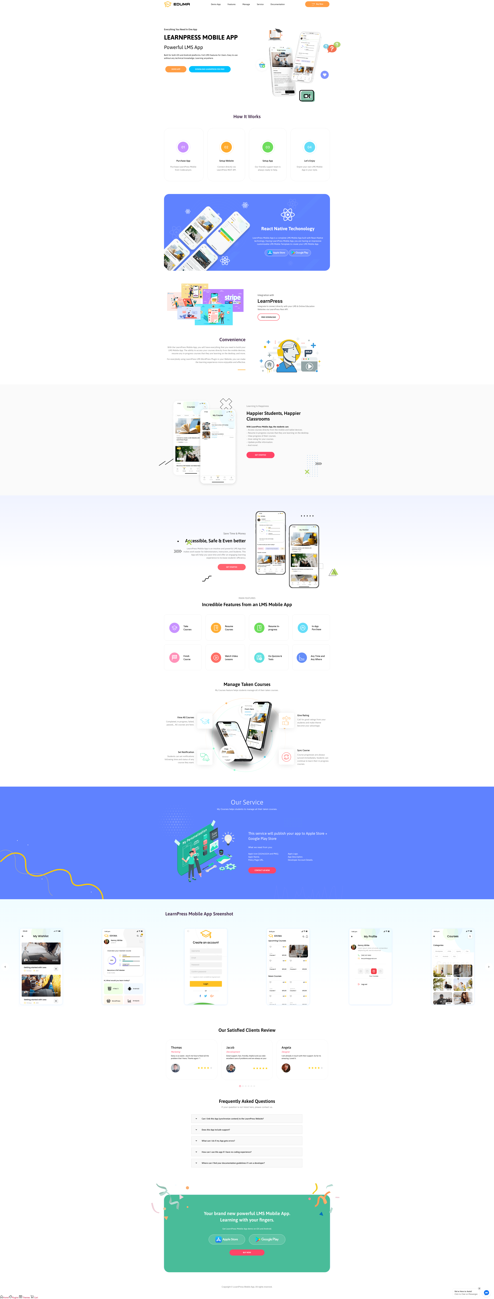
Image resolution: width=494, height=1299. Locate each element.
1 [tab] (240, 1086)
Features (232, 4)
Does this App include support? (216, 1130)
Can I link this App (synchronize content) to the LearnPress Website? (233, 1118)
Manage (246, 4)
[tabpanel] (191, 1059)
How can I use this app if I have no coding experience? (227, 1152)
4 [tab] (248, 1086)
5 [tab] (251, 1086)
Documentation (278, 4)
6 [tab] (254, 1086)
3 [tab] (246, 1086)
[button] (5, 967)
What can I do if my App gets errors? (218, 1141)
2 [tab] (243, 1086)
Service (260, 4)
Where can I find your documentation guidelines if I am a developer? (233, 1163)
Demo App (216, 4)
